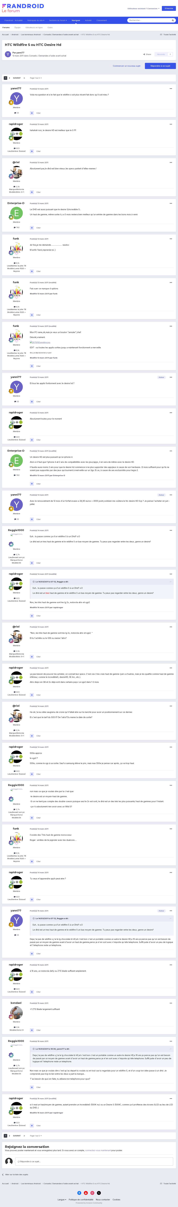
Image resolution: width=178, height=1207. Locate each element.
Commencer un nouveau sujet (126, 66)
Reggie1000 (16, 530)
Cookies (116, 1199)
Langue (61, 1199)
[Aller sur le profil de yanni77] (8, 54)
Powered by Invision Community (89, 1203)
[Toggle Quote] (34, 582)
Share (148, 54)
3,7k (17, 554)
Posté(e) (39, 89)
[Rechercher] (173, 20)
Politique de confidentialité (81, 1199)
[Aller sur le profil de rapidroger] (16, 134)
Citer (38, 113)
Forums (6, 27)
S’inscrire (169, 8)
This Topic (161, 20)
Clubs (50, 27)
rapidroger (16, 124)
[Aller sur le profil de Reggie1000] (16, 540)
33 (17, 113)
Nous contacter (103, 1199)
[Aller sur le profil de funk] (16, 248)
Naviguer (76, 20)
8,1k (17, 263)
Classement (102, 20)
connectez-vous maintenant (98, 1150)
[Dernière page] (24, 78)
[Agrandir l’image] (40, 342)
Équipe (17, 27)
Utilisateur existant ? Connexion (143, 8)
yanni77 (20, 52)
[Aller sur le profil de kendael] (16, 1013)
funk (16, 238)
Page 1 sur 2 (35, 78)
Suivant (17, 78)
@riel (16, 162)
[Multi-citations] (32, 113)
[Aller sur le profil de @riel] (16, 172)
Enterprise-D (16, 203)
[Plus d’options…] (171, 88)
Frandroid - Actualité (14, 20)
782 (17, 227)
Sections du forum (57, 20)
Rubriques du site (35, 20)
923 (17, 148)
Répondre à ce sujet (160, 66)
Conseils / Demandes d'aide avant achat (47, 56)
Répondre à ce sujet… (30, 1161)
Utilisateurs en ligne (34, 27)
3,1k (17, 1027)
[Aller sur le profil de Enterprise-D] (16, 213)
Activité (88, 20)
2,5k (17, 186)
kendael (16, 1002)
